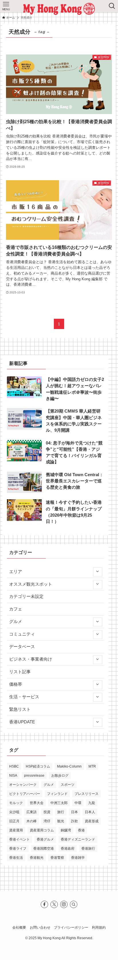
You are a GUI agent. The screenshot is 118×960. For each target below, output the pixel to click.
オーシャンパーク (23, 785)
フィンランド (57, 794)
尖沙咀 (14, 812)
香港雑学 (78, 858)
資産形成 (92, 821)
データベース (22, 646)
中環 (77, 803)
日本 (74, 812)
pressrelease (34, 776)
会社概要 (19, 927)
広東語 (31, 812)
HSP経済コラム (38, 766)
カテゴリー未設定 (26, 596)
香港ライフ (17, 849)
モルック (16, 803)
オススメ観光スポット (30, 584)
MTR (92, 766)
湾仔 (47, 821)
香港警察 (57, 858)
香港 (81, 830)
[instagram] (64, 904)
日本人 (90, 812)
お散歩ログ (59, 776)
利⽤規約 (99, 927)
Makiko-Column (69, 766)
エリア (15, 571)
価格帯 (15, 684)
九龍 (91, 803)
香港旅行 (88, 849)
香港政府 (67, 849)
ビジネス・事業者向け (30, 659)
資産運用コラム (42, 830)
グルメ (15, 621)
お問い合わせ (40, 927)
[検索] (73, 904)
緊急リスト (20, 709)
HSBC (14, 766)
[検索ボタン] (112, 6)
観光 (60, 821)
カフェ (15, 609)
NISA (13, 776)
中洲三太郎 (59, 803)
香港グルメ (45, 839)
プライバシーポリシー (71, 927)
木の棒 (31, 821)
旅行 (60, 812)
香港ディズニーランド (78, 839)
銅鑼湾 (66, 830)
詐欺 (74, 821)
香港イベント (19, 839)
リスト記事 (20, 671)
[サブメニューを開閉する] (97, 571)
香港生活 (16, 858)
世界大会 (37, 803)
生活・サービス (24, 697)
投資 (47, 812)
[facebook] (44, 904)
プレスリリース (86, 794)
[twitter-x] (54, 904)
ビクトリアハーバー (24, 794)
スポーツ (67, 785)
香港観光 (37, 858)
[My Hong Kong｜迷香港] (59, 9)
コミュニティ (22, 634)
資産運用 (16, 830)
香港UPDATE (22, 722)
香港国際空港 (43, 849)
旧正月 (14, 821)
